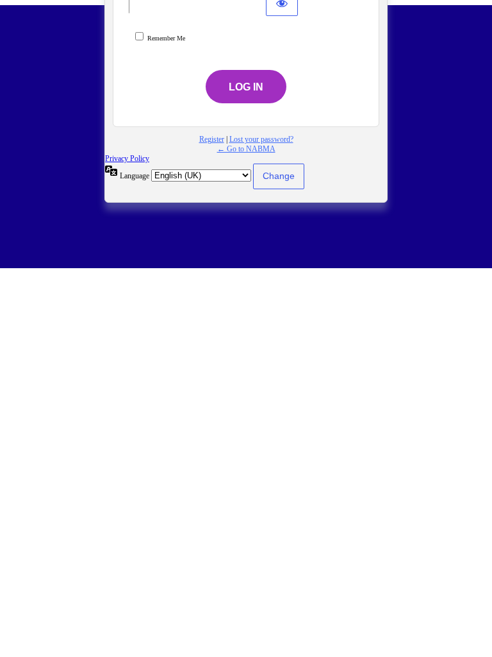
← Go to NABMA (246, 148)
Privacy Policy (127, 158)
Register (211, 139)
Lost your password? (261, 139)
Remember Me (166, 38)
